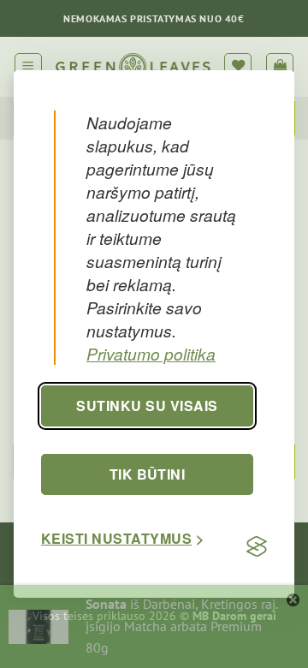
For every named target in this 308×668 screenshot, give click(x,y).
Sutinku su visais (146, 405)
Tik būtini (148, 474)
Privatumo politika (151, 353)
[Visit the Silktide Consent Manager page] (256, 546)
